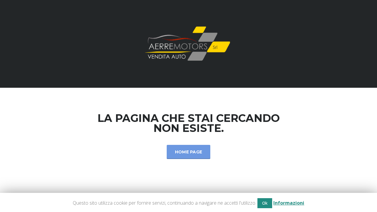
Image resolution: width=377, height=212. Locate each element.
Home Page (188, 152)
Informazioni (288, 203)
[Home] (188, 43)
